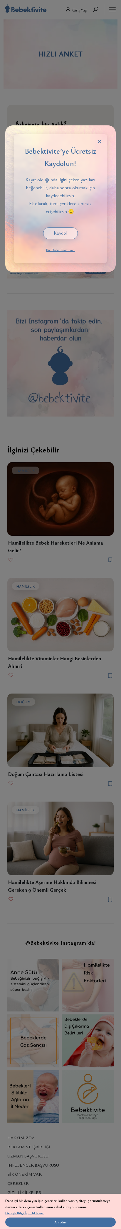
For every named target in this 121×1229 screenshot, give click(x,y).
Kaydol (60, 233)
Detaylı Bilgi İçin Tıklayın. (24, 1212)
